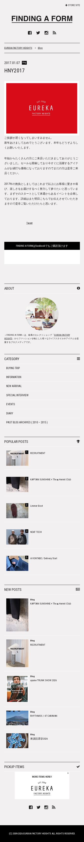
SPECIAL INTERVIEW (17, 395)
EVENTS (10, 404)
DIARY (9, 413)
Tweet (29, 223)
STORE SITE (73, 5)
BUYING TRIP (13, 368)
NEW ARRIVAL (14, 386)
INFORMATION (13, 377)
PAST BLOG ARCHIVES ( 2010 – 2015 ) (27, 422)
